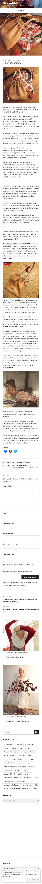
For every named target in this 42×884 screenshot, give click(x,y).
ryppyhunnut (8, 781)
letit (26, 759)
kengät (25, 752)
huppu (29, 748)
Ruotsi (35, 778)
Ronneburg (27, 778)
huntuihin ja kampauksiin (19, 652)
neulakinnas (8, 770)
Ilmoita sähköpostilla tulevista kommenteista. (18, 564)
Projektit (27, 462)
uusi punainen (15, 789)
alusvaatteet (8, 744)
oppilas (19, 774)
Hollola (14, 748)
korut (29, 755)
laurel (20, 759)
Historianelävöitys (14, 462)
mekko (29, 763)
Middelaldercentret (10, 767)
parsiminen (8, 778)
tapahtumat (27, 785)
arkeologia (18, 744)
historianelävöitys (14, 465)
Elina (24, 60)
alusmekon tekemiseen (17, 716)
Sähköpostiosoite (9, 523)
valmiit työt (33, 467)
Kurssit (6, 759)
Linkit (32, 759)
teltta (36, 785)
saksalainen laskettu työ (17, 467)
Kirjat (6, 755)
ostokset (28, 774)
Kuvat (14, 759)
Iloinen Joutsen (9, 752)
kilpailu (32, 752)
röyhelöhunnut (20, 781)
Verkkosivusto (8, 533)
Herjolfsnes (29, 744)
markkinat (20, 763)
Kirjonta (13, 755)
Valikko (22, 10)
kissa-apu (21, 755)
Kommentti (7, 486)
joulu (18, 752)
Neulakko (10, 2)
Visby (35, 789)
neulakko (18, 770)
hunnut (21, 748)
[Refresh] (17, 544)
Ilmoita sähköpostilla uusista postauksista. (17, 572)
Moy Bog (23, 767)
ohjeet (26, 770)
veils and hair (19, 657)
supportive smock (22, 721)
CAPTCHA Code (8, 554)
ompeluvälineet (9, 774)
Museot (31, 767)
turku (6, 789)
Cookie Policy (6, 876)
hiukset (6, 748)
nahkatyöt (27, 465)
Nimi (5, 513)
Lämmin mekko (9, 763)
